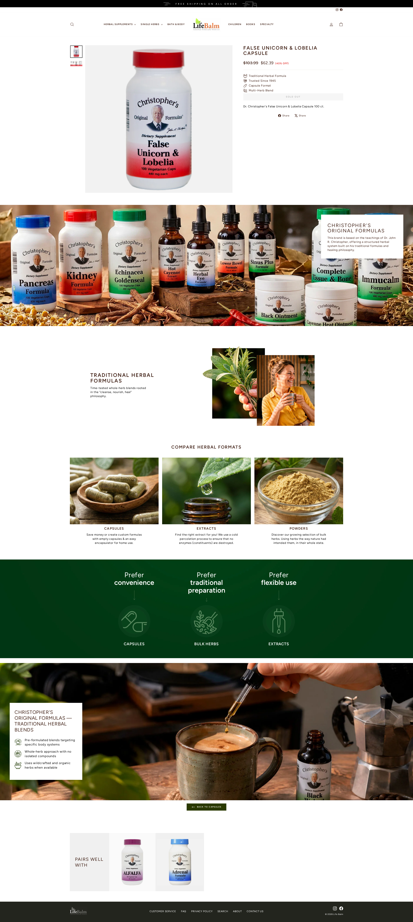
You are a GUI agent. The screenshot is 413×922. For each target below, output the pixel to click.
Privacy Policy (202, 911)
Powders (299, 528)
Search (222, 911)
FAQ (183, 911)
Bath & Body (176, 24)
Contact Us (255, 911)
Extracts (207, 528)
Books (250, 24)
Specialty (267, 24)
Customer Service (163, 911)
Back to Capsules (209, 807)
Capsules (114, 528)
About (237, 911)
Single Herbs (150, 24)
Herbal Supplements (119, 24)
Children (234, 24)
